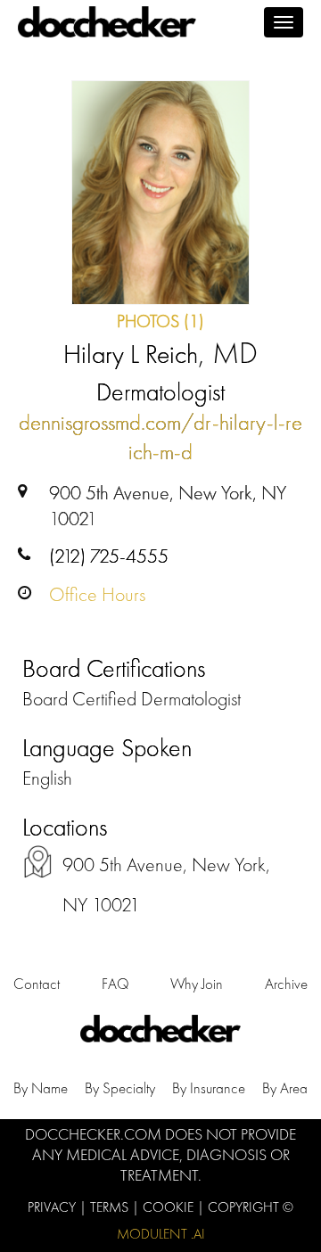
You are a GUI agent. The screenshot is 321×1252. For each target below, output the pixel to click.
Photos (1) (160, 321)
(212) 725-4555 (109, 556)
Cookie (170, 1207)
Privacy (53, 1207)
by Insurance (208, 1088)
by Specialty (120, 1088)
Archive (286, 983)
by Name (40, 1088)
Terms (111, 1207)
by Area (285, 1088)
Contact (36, 983)
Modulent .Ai (161, 1233)
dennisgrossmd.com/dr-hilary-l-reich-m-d (160, 437)
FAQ (115, 983)
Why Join (196, 983)
